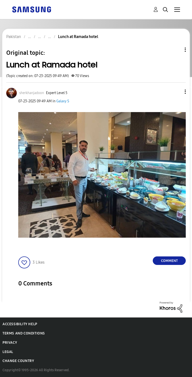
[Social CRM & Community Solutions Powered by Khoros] (171, 306)
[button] (177, 92)
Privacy (9, 342)
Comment (169, 261)
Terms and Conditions (23, 333)
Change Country (18, 361)
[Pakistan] (31, 9)
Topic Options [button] (177, 50)
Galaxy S (62, 101)
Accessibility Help (19, 324)
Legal (7, 352)
